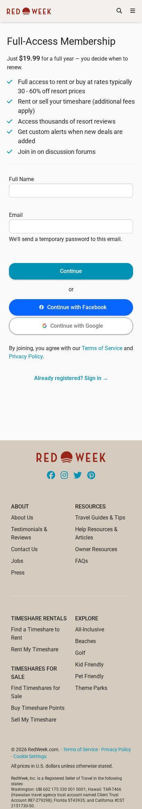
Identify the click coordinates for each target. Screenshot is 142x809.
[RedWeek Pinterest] (91, 476)
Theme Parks (91, 688)
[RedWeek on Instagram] (64, 476)
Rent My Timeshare (34, 649)
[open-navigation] (132, 11)
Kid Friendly (89, 664)
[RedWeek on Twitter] (77, 476)
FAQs (81, 561)
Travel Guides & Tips (100, 517)
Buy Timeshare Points (37, 708)
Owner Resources (96, 549)
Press (17, 572)
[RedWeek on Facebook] (51, 476)
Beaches (85, 641)
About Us (22, 517)
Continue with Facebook (76, 307)
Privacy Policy (26, 356)
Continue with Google (76, 326)
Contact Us (24, 549)
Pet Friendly (89, 676)
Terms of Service (102, 348)
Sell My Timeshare (33, 719)
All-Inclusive (89, 629)
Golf (80, 653)
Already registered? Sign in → (71, 378)
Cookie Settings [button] (30, 756)
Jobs (17, 561)
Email (16, 215)
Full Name (21, 179)
